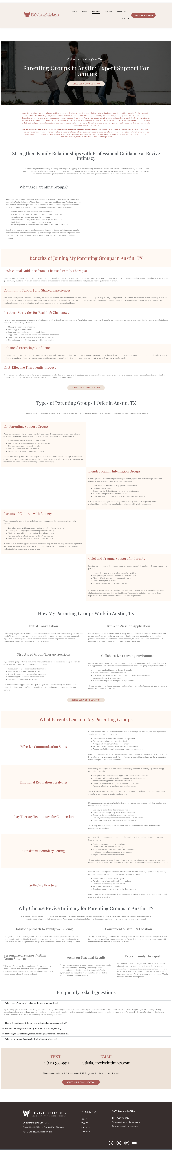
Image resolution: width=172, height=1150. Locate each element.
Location (108, 12)
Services (96, 12)
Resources (121, 12)
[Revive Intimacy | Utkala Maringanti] (41, 15)
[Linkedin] (126, 1143)
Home (74, 12)
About (84, 12)
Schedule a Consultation (86, 84)
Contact (123, 18)
